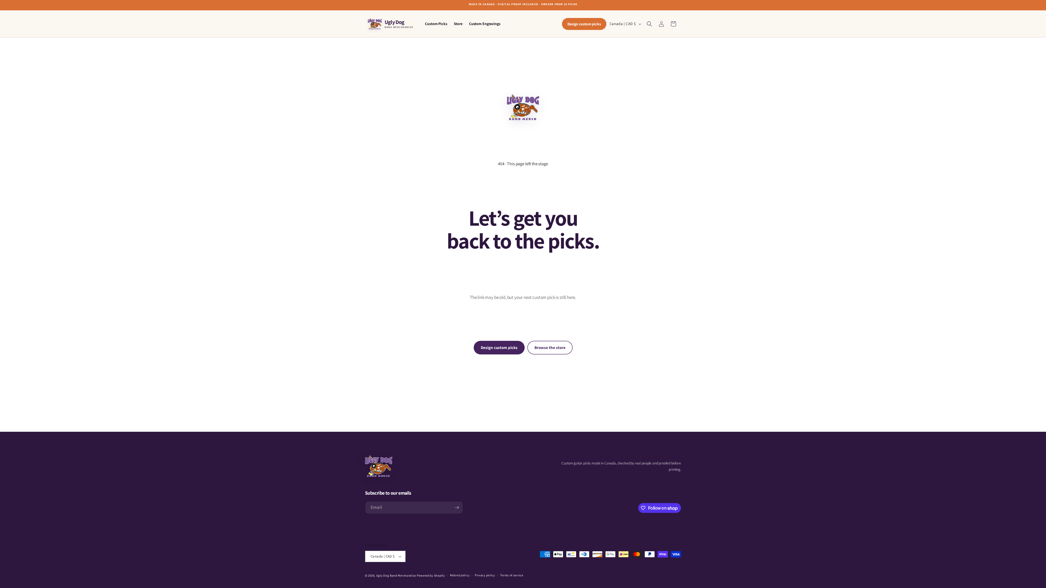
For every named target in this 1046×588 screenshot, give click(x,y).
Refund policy (459, 575)
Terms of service (511, 575)
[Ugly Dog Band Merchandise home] (378, 466)
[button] (649, 24)
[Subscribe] (457, 507)
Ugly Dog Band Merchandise (396, 575)
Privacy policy (485, 575)
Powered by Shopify (431, 575)
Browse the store (549, 347)
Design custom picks (584, 24)
